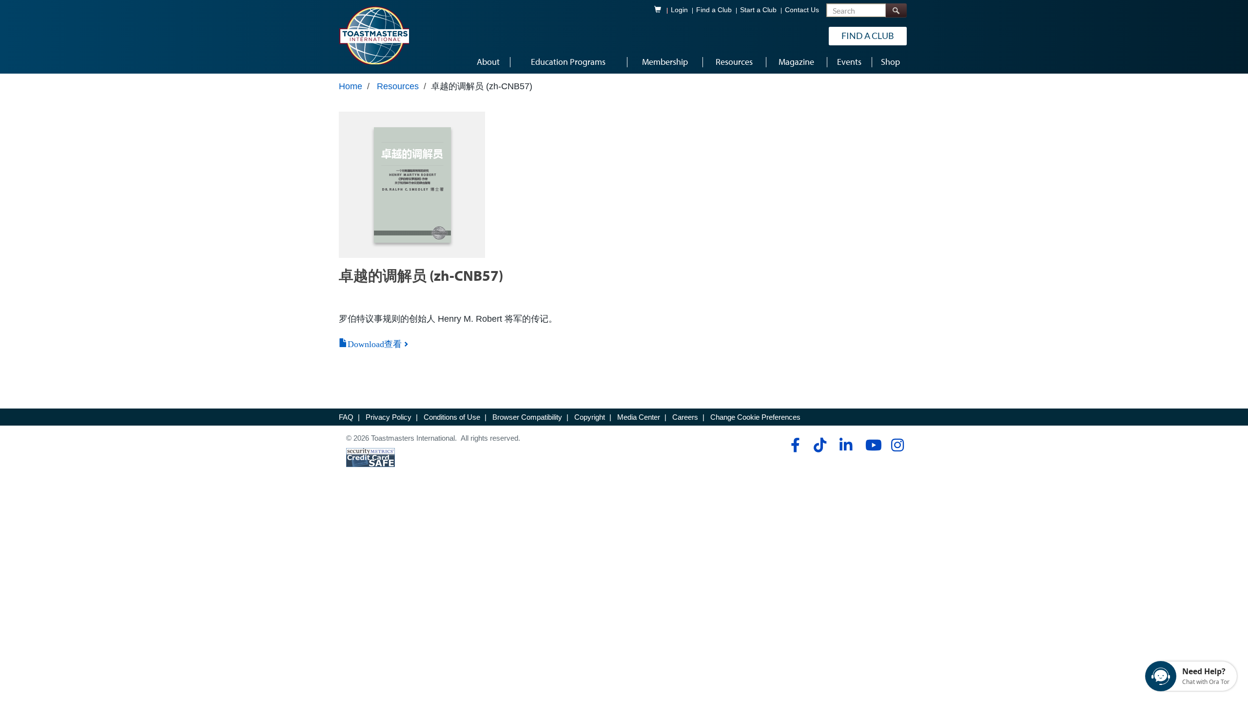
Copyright (589, 417)
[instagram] (897, 445)
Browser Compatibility (527, 417)
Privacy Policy (388, 417)
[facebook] (794, 445)
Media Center (638, 417)
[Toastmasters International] (374, 35)
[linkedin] (846, 445)
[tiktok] (820, 445)
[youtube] (871, 445)
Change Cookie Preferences (755, 417)
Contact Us (802, 10)
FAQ (346, 417)
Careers (685, 417)
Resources (398, 86)
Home (350, 86)
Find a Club (714, 10)
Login (679, 10)
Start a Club (758, 10)
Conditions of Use (452, 417)
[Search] (896, 10)
